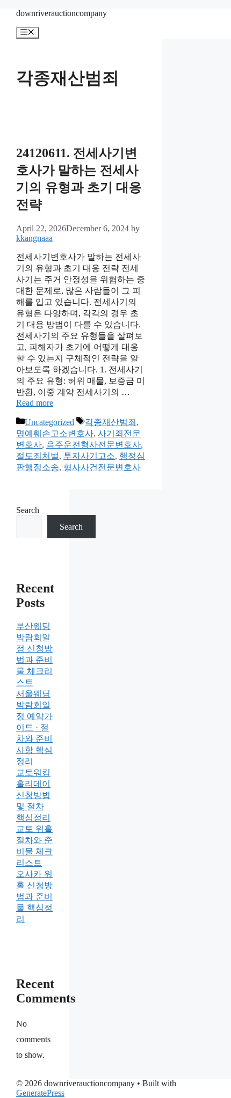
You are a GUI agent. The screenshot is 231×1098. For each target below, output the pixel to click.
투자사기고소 (89, 455)
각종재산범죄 (110, 422)
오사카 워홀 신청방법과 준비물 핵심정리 (34, 896)
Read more (34, 402)
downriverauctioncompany (61, 13)
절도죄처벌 (37, 455)
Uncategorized (49, 422)
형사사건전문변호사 (102, 467)
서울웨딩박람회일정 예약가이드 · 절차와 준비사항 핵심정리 (34, 727)
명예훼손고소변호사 (54, 433)
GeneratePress (40, 1092)
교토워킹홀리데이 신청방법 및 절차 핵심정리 (33, 795)
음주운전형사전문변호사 (93, 444)
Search (27, 510)
